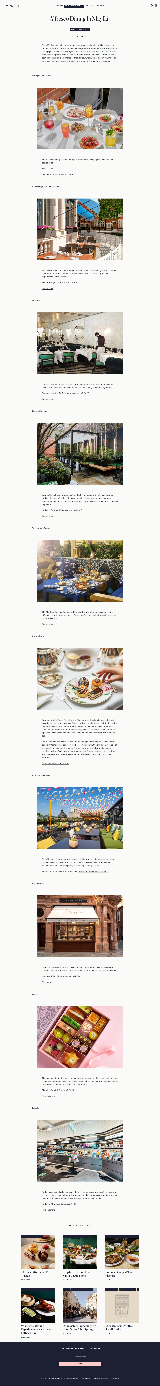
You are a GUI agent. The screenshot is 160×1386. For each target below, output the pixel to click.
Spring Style (86, 1289)
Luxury (122, 1289)
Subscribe (80, 1364)
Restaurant (84, 29)
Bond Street (12, 6)
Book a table (47, 169)
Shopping (52, 1289)
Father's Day (27, 1289)
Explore (59, 6)
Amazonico (68, 1236)
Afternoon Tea (28, 1236)
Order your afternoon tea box (55, 763)
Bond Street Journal (74, 6)
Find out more (48, 982)
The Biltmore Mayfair (114, 1236)
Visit (87, 6)
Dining (73, 29)
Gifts (37, 1289)
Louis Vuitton (111, 1289)
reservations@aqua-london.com (93, 872)
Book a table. (48, 624)
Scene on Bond (97, 6)
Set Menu (86, 1236)
